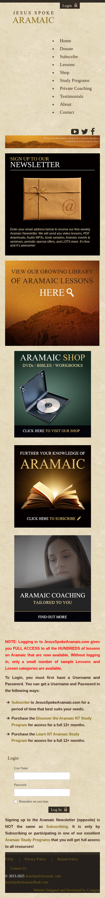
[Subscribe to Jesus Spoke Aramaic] (52, 488)
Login (67, 5)
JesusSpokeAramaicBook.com (26, 882)
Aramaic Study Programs (27, 840)
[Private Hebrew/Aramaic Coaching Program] (52, 581)
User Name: (21, 768)
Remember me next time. (34, 801)
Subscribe (20, 702)
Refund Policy (67, 859)
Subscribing (57, 826)
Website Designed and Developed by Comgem (66, 890)
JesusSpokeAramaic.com (43, 876)
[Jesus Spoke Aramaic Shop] (52, 396)
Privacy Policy (35, 859)
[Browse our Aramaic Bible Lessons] (52, 305)
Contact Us (18, 868)
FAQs (9, 859)
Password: (20, 785)
